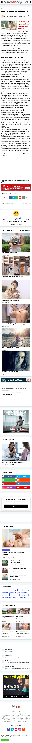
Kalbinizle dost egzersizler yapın (17, 568)
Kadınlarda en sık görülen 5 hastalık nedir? (14, 462)
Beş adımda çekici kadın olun (10, 371)
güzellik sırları (5, 595)
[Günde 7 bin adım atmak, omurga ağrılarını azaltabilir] (5, 563)
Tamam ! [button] (5, 740)
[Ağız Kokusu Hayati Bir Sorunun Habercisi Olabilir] (5, 577)
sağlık (17, 595)
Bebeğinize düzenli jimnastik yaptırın (13, 553)
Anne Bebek (5, 590)
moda (12, 595)
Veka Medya (15, 218)
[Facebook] (10, 197)
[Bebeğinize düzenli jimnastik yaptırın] (16, 538)
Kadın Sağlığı (13, 590)
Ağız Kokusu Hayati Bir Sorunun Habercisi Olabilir (17, 575)
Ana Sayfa (4, 9)
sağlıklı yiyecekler (6, 597)
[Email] (23, 197)
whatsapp (9, 480)
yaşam (9, 9)
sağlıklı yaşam (24, 595)
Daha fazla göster (25, 230)
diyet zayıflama (22, 592)
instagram (10, 487)
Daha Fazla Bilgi (9, 737)
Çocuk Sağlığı (21, 597)
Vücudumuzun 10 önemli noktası (11, 347)
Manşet (10, 193)
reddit (24, 480)
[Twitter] (13, 197)
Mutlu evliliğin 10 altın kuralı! (9, 252)
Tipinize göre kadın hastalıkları (10, 300)
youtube (24, 487)
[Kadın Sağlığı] (16, 451)
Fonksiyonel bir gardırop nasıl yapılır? (12, 276)
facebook (9, 476)
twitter (24, 476)
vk (24, 484)
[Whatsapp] (16, 197)
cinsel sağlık (13, 592)
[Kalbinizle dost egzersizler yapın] (5, 570)
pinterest (9, 484)
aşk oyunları (5, 592)
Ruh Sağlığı (26, 590)
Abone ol (16, 507)
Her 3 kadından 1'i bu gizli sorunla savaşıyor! (14, 324)
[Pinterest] (20, 197)
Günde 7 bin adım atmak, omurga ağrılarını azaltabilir (18, 561)
